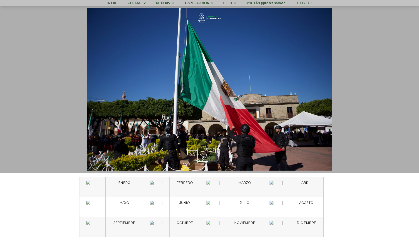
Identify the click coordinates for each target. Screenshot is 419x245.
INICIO (111, 2)
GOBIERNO (134, 2)
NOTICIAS (163, 2)
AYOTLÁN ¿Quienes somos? (265, 2)
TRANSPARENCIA (196, 2)
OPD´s (227, 2)
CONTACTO (303, 2)
